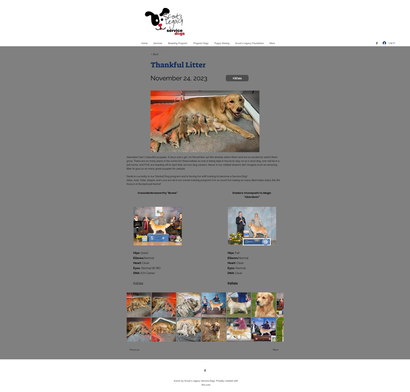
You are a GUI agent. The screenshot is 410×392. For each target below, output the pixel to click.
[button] (157, 43)
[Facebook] (376, 43)
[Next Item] (278, 317)
